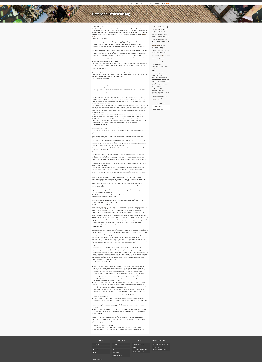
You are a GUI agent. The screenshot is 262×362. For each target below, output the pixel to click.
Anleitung (101, 220)
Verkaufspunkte (156, 45)
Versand (157, 99)
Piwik (104, 207)
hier (163, 58)
